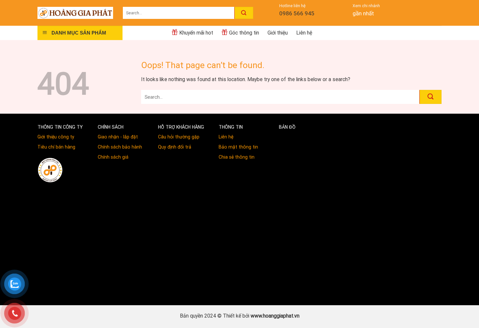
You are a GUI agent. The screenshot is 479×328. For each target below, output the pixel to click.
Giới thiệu (278, 33)
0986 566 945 (296, 13)
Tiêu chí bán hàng (56, 147)
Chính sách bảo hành (120, 147)
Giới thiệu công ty (55, 136)
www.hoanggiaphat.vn (275, 316)
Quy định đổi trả (174, 147)
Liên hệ (304, 33)
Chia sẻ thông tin (236, 157)
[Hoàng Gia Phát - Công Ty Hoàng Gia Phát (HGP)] (75, 12)
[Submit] (243, 13)
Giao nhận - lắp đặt (118, 136)
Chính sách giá (113, 157)
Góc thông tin (244, 33)
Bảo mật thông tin (238, 147)
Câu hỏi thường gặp (178, 136)
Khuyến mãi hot (196, 33)
